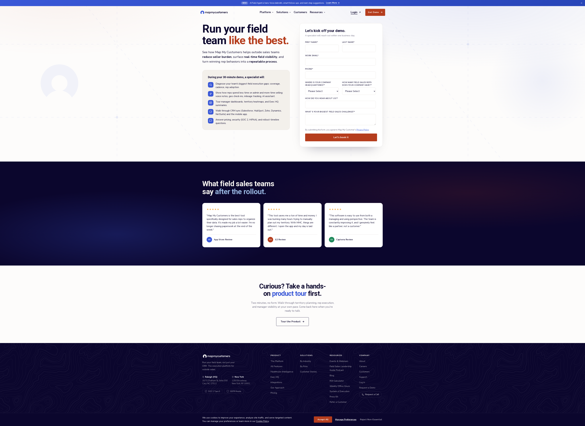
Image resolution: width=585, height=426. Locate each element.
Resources (316, 12)
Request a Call (372, 394)
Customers (300, 12)
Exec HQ (275, 377)
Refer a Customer (338, 402)
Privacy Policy (362, 130)
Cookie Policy (262, 421)
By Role (304, 366)
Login (354, 12)
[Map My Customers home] (214, 12)
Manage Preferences (345, 419)
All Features (276, 366)
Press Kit (334, 396)
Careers (363, 366)
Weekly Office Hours (340, 386)
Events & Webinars (339, 361)
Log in (362, 382)
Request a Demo (367, 387)
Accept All (322, 419)
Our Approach (277, 387)
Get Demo (375, 12)
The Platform (277, 361)
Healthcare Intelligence (282, 371)
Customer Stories (308, 371)
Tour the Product (292, 321)
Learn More (331, 3)
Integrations (276, 382)
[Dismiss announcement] (581, 3)
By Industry (305, 361)
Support (363, 377)
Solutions (282, 12)
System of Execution (339, 391)
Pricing (274, 392)
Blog (332, 375)
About (362, 361)
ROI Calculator (337, 380)
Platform (265, 12)
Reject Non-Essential (371, 419)
